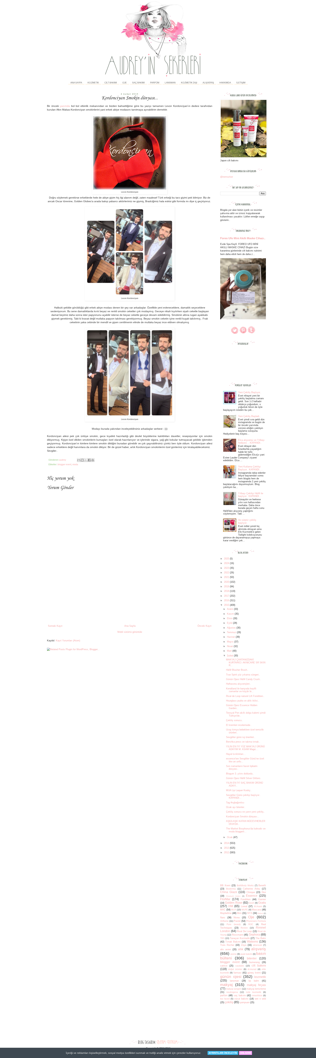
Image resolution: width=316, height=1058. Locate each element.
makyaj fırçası (256, 985)
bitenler (252, 958)
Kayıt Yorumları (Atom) (68, 640)
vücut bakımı (241, 998)
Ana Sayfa (76, 82)
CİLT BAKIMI (110, 82)
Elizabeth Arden (233, 896)
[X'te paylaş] (86, 460)
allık (240, 949)
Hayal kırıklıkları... (236, 754)
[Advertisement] (129, 597)
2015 (227, 605)
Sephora (254, 934)
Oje (251, 917)
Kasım (231, 613)
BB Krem (225, 885)
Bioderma (231, 889)
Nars (222, 917)
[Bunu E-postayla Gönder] (79, 460)
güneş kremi (254, 972)
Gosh (251, 903)
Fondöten (246, 899)
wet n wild (260, 998)
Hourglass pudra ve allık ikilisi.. (242, 700)
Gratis (262, 902)
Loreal (244, 906)
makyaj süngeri (233, 989)
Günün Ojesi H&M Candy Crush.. (243, 679)
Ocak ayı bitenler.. (235, 807)
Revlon (244, 928)
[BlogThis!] (82, 460)
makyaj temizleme (256, 988)
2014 (227, 843)
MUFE (245, 909)
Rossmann (237, 934)
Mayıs (230, 641)
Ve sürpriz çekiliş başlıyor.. (247, 521)
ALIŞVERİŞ (208, 82)
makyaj (226, 984)
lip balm (254, 980)
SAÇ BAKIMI (138, 82)
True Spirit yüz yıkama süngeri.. (243, 674)
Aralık (230, 609)
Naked (260, 913)
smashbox (257, 995)
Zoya (243, 945)
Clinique (251, 892)
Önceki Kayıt (204, 625)
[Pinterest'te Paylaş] (93, 460)
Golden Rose (233, 902)
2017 (227, 595)
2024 (227, 563)
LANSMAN (170, 82)
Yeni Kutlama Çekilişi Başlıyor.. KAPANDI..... (250, 468)
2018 (227, 591)
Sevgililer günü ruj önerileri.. (240, 737)
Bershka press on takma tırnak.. (243, 741)
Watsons (252, 941)
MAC (222, 909)
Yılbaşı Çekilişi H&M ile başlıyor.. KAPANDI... (250, 495)
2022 (227, 572)
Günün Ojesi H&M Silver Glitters (243, 778)
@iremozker (226, 176)
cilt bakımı (259, 965)
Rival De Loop (244, 931)
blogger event (64, 464)
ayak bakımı (246, 954)
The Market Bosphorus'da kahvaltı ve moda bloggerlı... (246, 830)
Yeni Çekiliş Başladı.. (249, 416)
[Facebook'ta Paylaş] (89, 460)
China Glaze (228, 892)
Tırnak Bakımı (233, 941)
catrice (223, 965)
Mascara (256, 909)
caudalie (239, 966)
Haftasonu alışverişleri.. (238, 683)
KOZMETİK (93, 82)
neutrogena (232, 992)
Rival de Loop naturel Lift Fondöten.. (245, 696)
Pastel (237, 921)
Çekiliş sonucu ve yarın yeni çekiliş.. (245, 811)
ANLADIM (245, 1053)
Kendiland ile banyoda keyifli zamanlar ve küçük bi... (241, 690)
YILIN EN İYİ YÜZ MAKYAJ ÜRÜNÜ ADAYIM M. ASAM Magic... (245, 748)
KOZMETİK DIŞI (189, 82)
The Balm (260, 938)
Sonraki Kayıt (55, 625)
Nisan (230, 646)
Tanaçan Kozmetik (240, 938)
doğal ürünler (235, 969)
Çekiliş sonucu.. (234, 720)
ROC (250, 924)
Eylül (230, 623)
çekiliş (229, 1002)
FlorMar (225, 899)
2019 (227, 586)
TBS (222, 938)
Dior (264, 892)
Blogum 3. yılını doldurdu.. (240, 773)
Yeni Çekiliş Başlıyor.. (249, 392)
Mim (239, 913)
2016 (227, 600)
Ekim (230, 618)
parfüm (223, 995)
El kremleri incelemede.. (239, 725)
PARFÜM (154, 82)
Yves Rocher (227, 945)
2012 (227, 852)
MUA (233, 909)
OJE (124, 82)
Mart (229, 650)
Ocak (230, 837)
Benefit (262, 885)
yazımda (65, 105)
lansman (234, 980)
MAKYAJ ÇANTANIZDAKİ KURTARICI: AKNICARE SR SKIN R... (245, 662)
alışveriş (258, 949)
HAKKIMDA (225, 82)
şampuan (244, 1002)
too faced (225, 999)
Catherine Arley (251, 888)
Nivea (237, 917)
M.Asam (258, 906)
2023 (227, 568)
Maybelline (226, 913)
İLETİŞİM (240, 82)
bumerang (254, 962)
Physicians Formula (256, 921)
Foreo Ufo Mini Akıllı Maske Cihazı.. (242, 238)
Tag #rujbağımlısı (235, 802)
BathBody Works (245, 885)
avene (233, 954)
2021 (227, 577)
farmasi (237, 972)
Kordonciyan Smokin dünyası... (242, 816)
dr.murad (252, 969)
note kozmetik (253, 992)
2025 (227, 558)
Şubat (230, 655)
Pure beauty (234, 924)
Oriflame (224, 921)
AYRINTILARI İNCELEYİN (223, 1053)
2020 (227, 582)
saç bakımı (240, 995)
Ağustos (231, 627)
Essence (251, 895)
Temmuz (232, 632)
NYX (249, 913)
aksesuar (257, 945)
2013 (227, 847)
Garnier (262, 899)
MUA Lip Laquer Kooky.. (239, 790)
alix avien (225, 949)
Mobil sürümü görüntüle (129, 632)
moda (75, 464)
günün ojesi (230, 976)
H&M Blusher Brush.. (237, 669)
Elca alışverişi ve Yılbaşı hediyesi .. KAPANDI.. (251, 441)
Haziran (231, 636)
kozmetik (260, 976)
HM (230, 906)
